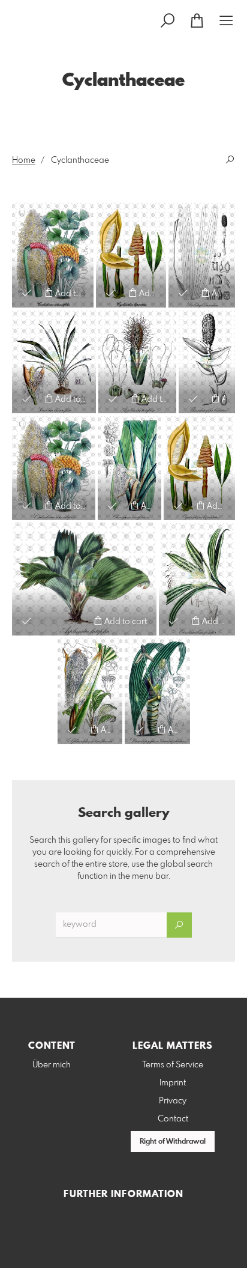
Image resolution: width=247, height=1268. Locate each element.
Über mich (51, 1065)
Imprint (172, 1083)
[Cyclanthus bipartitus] (131, 255)
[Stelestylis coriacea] (201, 255)
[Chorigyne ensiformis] (129, 468)
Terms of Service (172, 1065)
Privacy (172, 1101)
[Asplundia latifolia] (137, 361)
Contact (173, 1119)
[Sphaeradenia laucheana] (90, 691)
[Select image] (27, 293)
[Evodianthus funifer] (197, 579)
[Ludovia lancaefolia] (54, 361)
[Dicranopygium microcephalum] (157, 691)
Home (23, 160)
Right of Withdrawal (173, 1141)
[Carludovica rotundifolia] (53, 255)
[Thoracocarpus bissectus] (207, 361)
